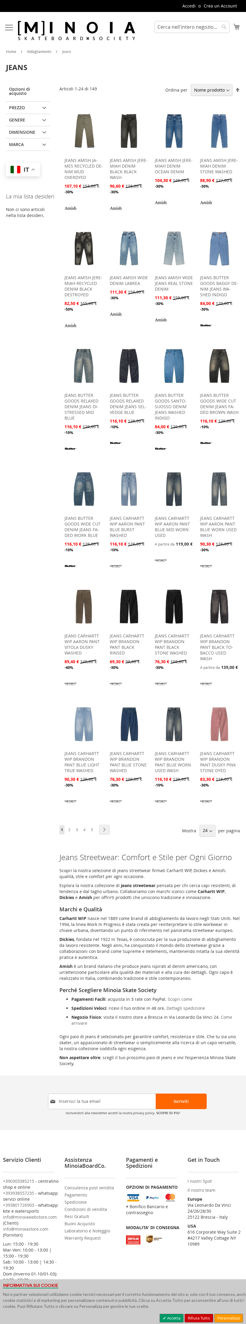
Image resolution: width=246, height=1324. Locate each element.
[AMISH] (70, 212)
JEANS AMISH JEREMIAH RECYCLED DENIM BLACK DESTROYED (83, 286)
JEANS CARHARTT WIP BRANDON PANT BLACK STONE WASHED (172, 644)
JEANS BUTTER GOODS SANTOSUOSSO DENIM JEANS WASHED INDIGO (171, 406)
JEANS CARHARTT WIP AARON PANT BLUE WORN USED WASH (218, 526)
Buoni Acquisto (79, 1223)
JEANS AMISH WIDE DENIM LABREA (129, 280)
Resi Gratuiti (76, 1216)
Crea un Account (220, 6)
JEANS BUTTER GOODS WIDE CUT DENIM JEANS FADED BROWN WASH (219, 403)
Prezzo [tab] (17, 107)
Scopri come (180, 999)
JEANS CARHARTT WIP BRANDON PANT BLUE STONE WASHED (128, 762)
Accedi (189, 6)
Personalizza (229, 1318)
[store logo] (76, 30)
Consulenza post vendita (89, 1188)
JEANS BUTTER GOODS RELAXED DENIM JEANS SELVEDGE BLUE (128, 403)
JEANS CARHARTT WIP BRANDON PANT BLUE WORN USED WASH (173, 762)
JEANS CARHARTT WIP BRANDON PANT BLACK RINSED (127, 644)
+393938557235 (18, 1193)
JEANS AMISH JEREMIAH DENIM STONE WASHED (219, 165)
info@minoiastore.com (25, 1229)
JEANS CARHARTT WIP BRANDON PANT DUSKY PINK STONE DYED (218, 762)
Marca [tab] (16, 144)
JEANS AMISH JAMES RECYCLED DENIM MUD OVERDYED (83, 168)
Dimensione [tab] (22, 132)
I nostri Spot (200, 1181)
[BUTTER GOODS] (206, 329)
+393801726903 (18, 1205)
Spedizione (75, 1202)
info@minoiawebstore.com (30, 1217)
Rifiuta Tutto (199, 1318)
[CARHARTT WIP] (116, 570)
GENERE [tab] (17, 120)
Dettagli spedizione (185, 1008)
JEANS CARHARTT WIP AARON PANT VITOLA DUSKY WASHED (82, 644)
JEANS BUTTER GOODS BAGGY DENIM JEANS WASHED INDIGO (219, 286)
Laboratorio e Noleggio (87, 1231)
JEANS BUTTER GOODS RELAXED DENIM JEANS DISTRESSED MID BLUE (81, 406)
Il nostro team (201, 1190)
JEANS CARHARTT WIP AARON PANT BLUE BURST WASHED (127, 526)
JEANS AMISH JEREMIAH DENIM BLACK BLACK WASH (129, 168)
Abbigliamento (39, 51)
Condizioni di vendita (85, 1209)
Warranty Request (82, 1238)
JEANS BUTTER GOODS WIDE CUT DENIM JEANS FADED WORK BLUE (82, 526)
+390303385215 (18, 1181)
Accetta (173, 1318)
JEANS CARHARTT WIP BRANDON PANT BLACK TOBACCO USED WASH (217, 647)
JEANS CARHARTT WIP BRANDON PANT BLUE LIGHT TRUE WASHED (81, 762)
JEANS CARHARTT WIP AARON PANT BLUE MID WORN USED (172, 526)
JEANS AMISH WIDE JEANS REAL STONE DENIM (174, 283)
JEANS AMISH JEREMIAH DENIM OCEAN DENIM (174, 165)
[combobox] (192, 27)
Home (11, 51)
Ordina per (176, 90)
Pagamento (75, 1195)
